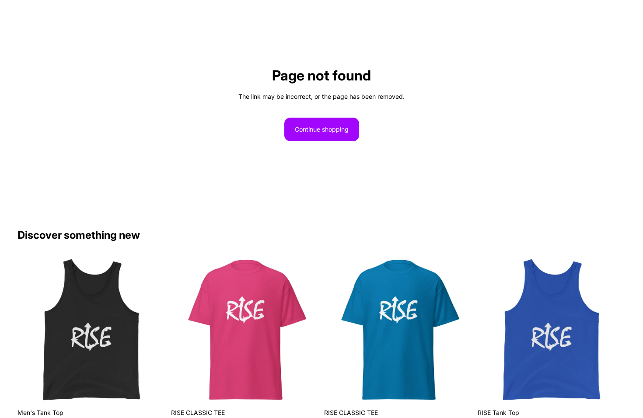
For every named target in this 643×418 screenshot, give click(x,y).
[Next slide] (153, 330)
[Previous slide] (30, 330)
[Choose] (152, 391)
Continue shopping (322, 129)
